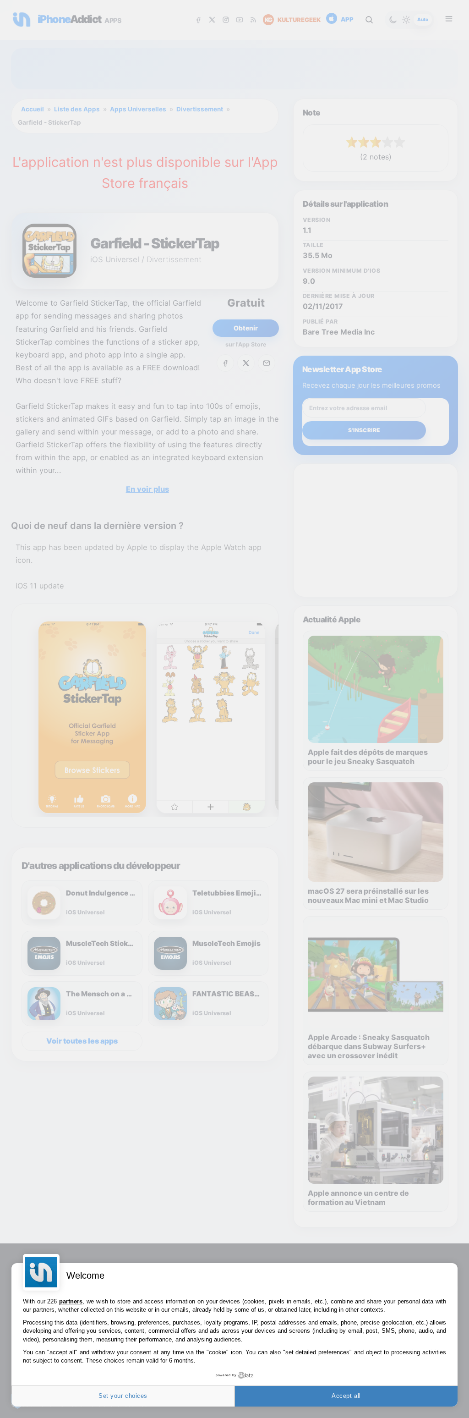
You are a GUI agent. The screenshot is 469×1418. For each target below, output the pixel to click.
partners (70, 1301)
